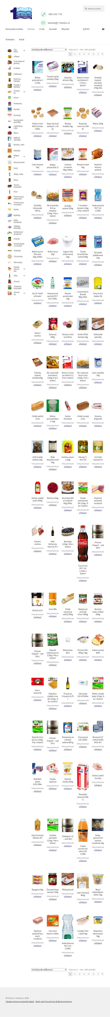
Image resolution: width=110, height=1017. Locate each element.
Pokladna (10, 39)
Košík (21, 39)
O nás (41, 29)
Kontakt (53, 29)
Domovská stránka (14, 29)
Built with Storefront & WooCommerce (54, 1001)
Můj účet (65, 29)
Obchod (31, 29)
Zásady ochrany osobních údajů (20, 1001)
